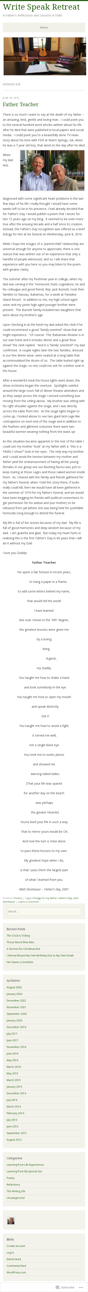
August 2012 (14, 1140)
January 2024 (14, 994)
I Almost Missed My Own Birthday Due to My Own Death (40, 955)
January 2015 (14, 1087)
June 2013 (12, 1126)
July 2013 (12, 1120)
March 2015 (14, 1080)
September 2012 (17, 1133)
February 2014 (15, 1113)
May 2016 (12, 1060)
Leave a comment (28, 901)
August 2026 (14, 987)
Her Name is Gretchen (20, 962)
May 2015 (12, 1073)
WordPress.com (16, 1272)
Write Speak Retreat (41, 7)
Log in (10, 1252)
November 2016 (16, 1047)
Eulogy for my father (45, 898)
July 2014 (12, 1100)
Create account (16, 1246)
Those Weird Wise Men (20, 942)
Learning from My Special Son (24, 1171)
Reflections (13, 1184)
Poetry (18, 898)
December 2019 (16, 1027)
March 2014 (14, 1106)
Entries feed (14, 1259)
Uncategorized (16, 1198)
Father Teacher (21, 105)
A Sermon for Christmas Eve (23, 949)
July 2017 (12, 1034)
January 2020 (14, 1020)
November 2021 (16, 1007)
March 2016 (14, 1067)
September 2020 (17, 1014)
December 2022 (16, 1000)
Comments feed (16, 1266)
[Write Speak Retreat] (45, 74)
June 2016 (12, 1053)
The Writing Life (16, 1191)
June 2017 (12, 1040)
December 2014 (16, 1093)
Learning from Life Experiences (25, 1165)
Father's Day (65, 898)
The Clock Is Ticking (18, 935)
